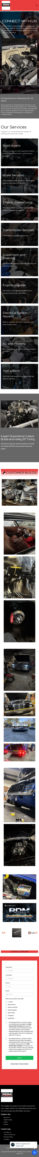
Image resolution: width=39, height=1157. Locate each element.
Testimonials (8, 1120)
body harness (12, 1004)
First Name (9, 967)
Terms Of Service (9, 1134)
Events (6, 1124)
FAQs (5, 1122)
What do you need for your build (14, 998)
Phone (8, 983)
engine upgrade (12, 1010)
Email (8, 991)
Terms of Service (23, 1064)
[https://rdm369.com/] (19, 1095)
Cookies (6, 1139)
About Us (7, 1117)
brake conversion (13, 1007)
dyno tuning (11, 1012)
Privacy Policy (14, 1064)
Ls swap (10, 1002)
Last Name (9, 975)
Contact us (7, 1132)
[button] (36, 5)
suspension (11, 1018)
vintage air (11, 1015)
